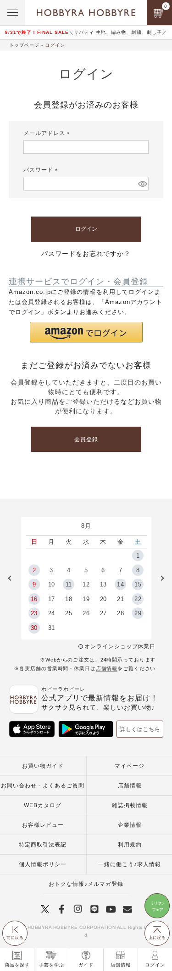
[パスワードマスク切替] (142, 183)
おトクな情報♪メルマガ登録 (86, 884)
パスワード (42, 170)
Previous (13, 578)
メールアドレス (47, 133)
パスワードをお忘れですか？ (86, 253)
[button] (86, 332)
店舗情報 (107, 668)
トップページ (24, 45)
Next (159, 578)
